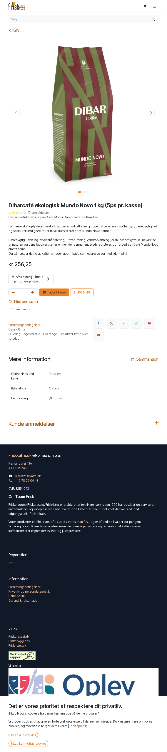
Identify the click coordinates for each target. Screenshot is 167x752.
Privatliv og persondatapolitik (29, 591)
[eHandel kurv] (145, 6)
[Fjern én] (13, 292)
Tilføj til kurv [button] (56, 292)
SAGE (12, 563)
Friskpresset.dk (18, 636)
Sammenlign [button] (22, 309)
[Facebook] (99, 323)
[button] (15, 112)
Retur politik (16, 596)
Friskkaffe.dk (19, 455)
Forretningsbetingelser (24, 325)
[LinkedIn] (124, 323)
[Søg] (153, 19)
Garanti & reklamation (23, 600)
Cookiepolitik (77, 726)
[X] (111, 323)
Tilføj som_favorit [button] (25, 301)
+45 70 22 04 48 (26, 480)
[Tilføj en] (32, 292)
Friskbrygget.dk (19, 641)
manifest (83, 521)
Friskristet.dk (17, 645)
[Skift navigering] (154, 6)
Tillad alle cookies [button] (23, 735)
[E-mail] (99, 335)
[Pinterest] (149, 323)
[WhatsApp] (137, 323)
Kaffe (16, 30)
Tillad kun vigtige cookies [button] (28, 743)
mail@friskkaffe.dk (28, 476)
